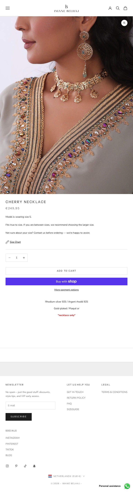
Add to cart (66, 270)
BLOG (9, 455)
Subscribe (19, 416)
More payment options (66, 289)
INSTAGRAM (13, 438)
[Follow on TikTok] (25, 466)
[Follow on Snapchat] (34, 466)
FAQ (69, 403)
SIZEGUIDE (73, 409)
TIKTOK (10, 449)
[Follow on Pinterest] (16, 466)
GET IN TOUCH (75, 392)
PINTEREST (12, 443)
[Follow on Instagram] (7, 466)
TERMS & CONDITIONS (114, 392)
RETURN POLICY (76, 398)
